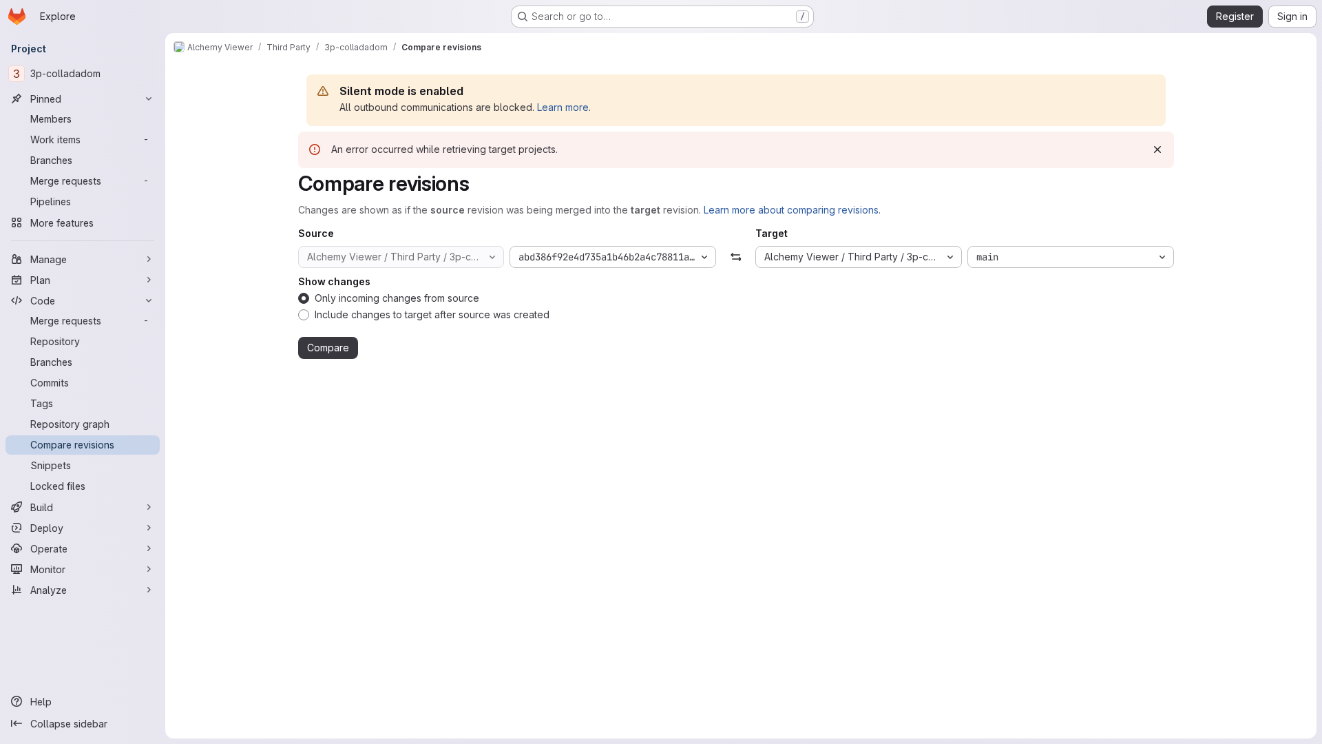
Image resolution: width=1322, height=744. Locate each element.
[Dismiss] (1157, 149)
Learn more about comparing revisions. (792, 210)
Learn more (563, 107)
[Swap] (736, 257)
